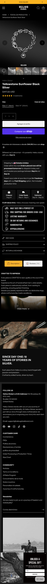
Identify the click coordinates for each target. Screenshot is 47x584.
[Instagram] (14, 426)
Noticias (6, 468)
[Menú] (3, 7)
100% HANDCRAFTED (24, 2)
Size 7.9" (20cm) (22, 106)
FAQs (5, 440)
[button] (4, 42)
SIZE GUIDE (9, 238)
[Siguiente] (23, 78)
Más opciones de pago (23, 137)
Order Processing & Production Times (17, 454)
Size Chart (7, 457)
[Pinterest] (24, 426)
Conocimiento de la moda (13, 479)
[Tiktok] (19, 426)
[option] (4, 71)
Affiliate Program (9, 475)
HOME (4, 15)
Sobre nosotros (9, 482)
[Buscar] (38, 8)
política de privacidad (11, 450)
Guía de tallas (39, 102)
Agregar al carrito (23, 124)
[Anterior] (23, 63)
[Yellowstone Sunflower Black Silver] (4, 71)
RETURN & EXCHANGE (13, 251)
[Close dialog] (45, 553)
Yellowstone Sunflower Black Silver (13, 17)
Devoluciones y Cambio (12, 447)
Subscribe (35, 574)
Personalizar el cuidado (11, 485)
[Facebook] (4, 426)
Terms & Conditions (10, 472)
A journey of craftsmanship (13, 489)
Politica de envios (9, 444)
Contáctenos (8, 437)
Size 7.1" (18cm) (8, 106)
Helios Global (7, 80)
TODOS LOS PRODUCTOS (18, 15)
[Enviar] (43, 510)
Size (23, 102)
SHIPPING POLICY (12, 244)
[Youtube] (9, 426)
